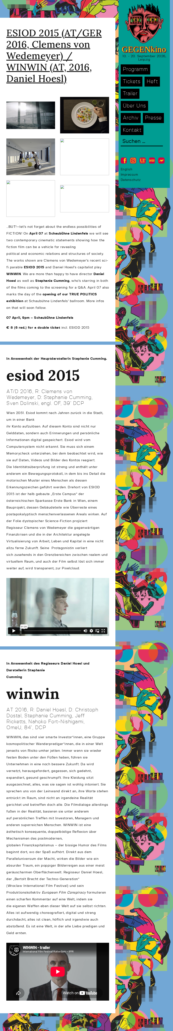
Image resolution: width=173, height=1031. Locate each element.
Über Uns (134, 106)
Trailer (130, 93)
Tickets (132, 81)
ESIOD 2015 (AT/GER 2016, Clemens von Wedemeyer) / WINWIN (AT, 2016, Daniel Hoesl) (54, 55)
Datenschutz (131, 180)
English (126, 169)
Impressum (129, 174)
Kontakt (132, 130)
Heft (152, 81)
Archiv (131, 118)
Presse (153, 118)
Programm (135, 69)
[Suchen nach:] (142, 141)
